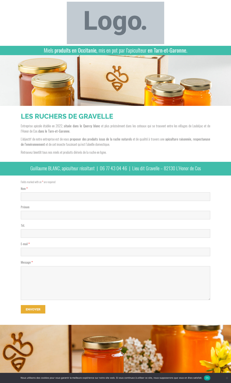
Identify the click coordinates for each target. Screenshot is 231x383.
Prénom (25, 207)
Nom (24, 188)
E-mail (25, 244)
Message (27, 262)
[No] (226, 378)
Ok (207, 377)
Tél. (23, 225)
